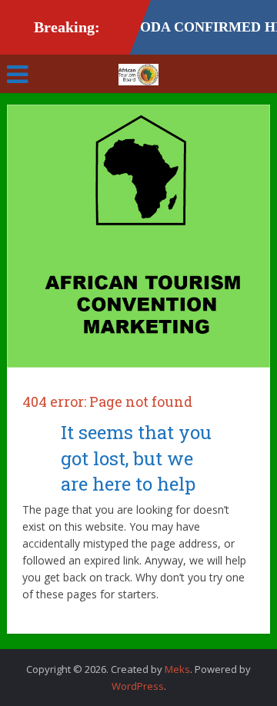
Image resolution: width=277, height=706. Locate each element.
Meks (177, 669)
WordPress (138, 686)
